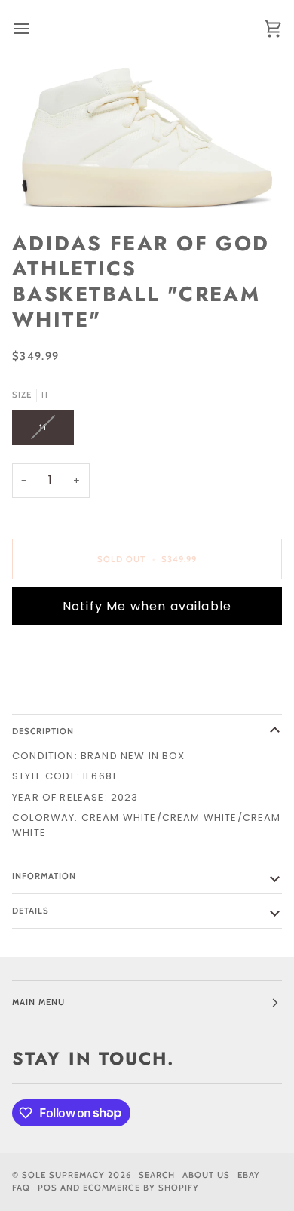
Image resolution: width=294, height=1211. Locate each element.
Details (30, 910)
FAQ (21, 1187)
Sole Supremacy (63, 1175)
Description (43, 731)
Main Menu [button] (38, 1002)
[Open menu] (34, 28)
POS (47, 1187)
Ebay (248, 1175)
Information (44, 876)
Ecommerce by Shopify (141, 1187)
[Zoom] (147, 138)
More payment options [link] (80, 694)
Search (157, 1175)
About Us (206, 1175)
